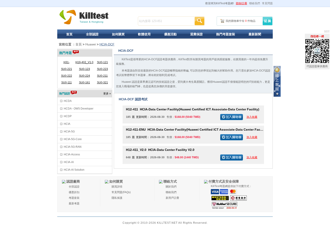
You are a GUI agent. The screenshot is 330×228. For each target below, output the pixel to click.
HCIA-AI (69, 162)
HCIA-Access (72, 154)
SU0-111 (66, 82)
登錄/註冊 (241, 3)
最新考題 (74, 203)
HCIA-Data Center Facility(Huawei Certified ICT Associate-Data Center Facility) (192, 109)
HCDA (68, 101)
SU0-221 (66, 69)
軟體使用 (144, 34)
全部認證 (92, 34)
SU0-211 (102, 75)
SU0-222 (66, 75)
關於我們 (171, 186)
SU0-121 (102, 62)
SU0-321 (102, 82)
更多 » (107, 93)
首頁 (69, 34)
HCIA (67, 123)
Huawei (90, 44)
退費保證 (196, 34)
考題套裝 (74, 197)
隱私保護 (117, 197)
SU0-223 (102, 69)
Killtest (84, 17)
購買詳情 (117, 186)
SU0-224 (84, 75)
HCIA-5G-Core (73, 139)
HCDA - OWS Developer (78, 108)
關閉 (327, 31)
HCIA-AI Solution (74, 169)
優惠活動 (170, 34)
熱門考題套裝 (225, 34)
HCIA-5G (69, 131)
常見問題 (267, 3)
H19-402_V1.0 (84, 62)
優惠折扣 (74, 192)
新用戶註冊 (172, 197)
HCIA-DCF (106, 44)
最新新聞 (255, 34)
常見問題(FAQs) (121, 192)
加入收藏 (251, 116)
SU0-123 (84, 69)
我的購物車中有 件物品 (240, 20)
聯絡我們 (254, 3)
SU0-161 (84, 82)
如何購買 (118, 34)
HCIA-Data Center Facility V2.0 (160, 150)
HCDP (68, 116)
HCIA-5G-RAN (72, 146)
